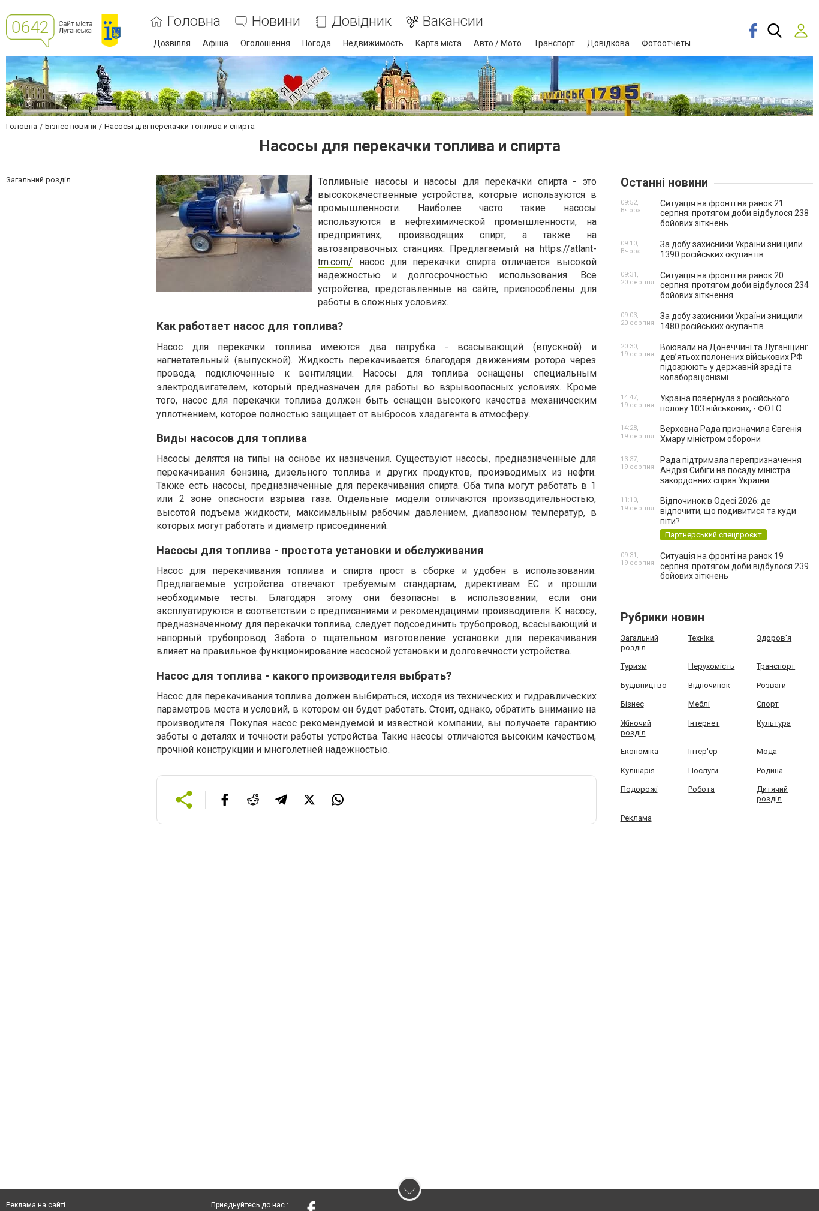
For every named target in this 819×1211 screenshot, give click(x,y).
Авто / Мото (498, 43)
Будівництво (644, 685)
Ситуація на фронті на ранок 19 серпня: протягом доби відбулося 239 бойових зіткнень (734, 566)
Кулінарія (638, 770)
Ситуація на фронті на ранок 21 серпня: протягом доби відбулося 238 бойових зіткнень (734, 214)
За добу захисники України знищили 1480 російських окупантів (731, 321)
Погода (316, 43)
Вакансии (453, 21)
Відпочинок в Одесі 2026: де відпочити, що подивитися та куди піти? (728, 511)
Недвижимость (373, 43)
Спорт (768, 703)
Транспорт (554, 43)
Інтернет (703, 723)
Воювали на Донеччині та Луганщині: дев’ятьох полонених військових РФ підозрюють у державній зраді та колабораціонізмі (734, 362)
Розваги (771, 685)
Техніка (701, 637)
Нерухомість (711, 666)
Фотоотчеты (666, 43)
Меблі (699, 703)
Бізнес (632, 703)
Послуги (703, 770)
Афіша (215, 43)
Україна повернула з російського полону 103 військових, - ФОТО (725, 403)
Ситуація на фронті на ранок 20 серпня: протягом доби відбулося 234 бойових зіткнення (734, 286)
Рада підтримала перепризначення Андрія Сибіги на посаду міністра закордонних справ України (731, 470)
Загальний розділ (639, 642)
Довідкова (608, 43)
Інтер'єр (703, 751)
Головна (194, 21)
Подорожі (639, 789)
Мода (767, 751)
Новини (276, 21)
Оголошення (265, 43)
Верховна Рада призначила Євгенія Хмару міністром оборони (731, 434)
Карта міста (438, 43)
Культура (774, 723)
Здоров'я (774, 637)
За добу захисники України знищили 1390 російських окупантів (731, 249)
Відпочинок (709, 685)
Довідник (362, 21)
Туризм (634, 666)
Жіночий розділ (636, 728)
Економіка (639, 751)
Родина (770, 770)
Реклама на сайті (35, 1205)
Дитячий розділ (772, 794)
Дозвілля (172, 43)
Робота (701, 789)
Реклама (636, 817)
